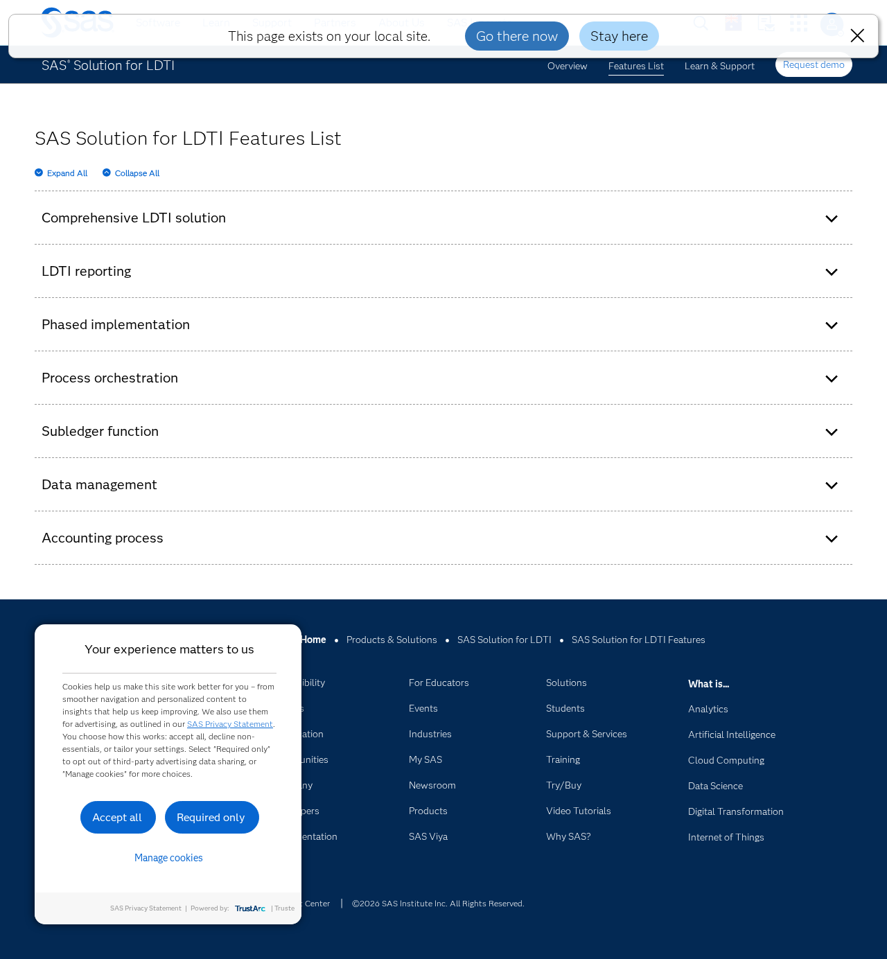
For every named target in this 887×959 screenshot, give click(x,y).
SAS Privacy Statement (230, 724)
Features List (636, 66)
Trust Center (306, 903)
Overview (567, 66)
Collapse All (137, 173)
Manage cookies (168, 858)
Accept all (117, 817)
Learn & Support (720, 66)
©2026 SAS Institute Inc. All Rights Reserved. (438, 903)
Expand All (67, 173)
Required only (211, 817)
